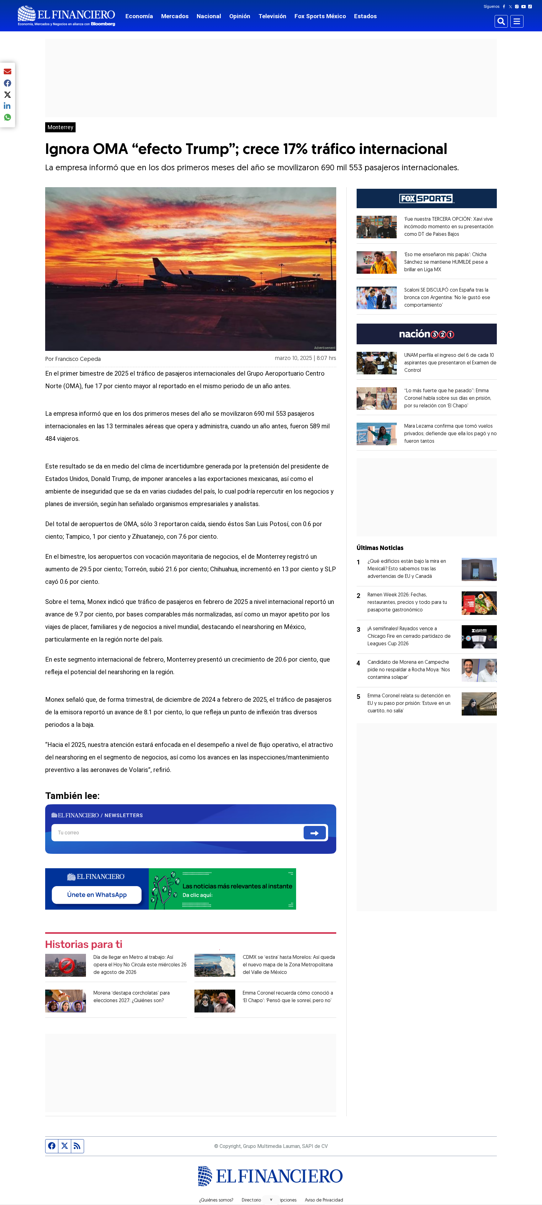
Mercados (175, 16)
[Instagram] (518, 6)
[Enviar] (315, 832)
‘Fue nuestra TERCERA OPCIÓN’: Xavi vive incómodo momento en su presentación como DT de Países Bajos (448, 227)
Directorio (251, 1200)
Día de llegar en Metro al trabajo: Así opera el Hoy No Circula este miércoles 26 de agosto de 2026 (140, 965)
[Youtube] (525, 6)
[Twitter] (511, 6)
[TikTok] (531, 6)
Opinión (239, 16)
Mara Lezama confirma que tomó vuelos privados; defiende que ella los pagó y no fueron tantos (450, 434)
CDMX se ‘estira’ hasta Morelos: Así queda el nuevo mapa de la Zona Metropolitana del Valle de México (289, 965)
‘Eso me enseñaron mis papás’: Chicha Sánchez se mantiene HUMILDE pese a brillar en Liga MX (446, 262)
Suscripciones (282, 1200)
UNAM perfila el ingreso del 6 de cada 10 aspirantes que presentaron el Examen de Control (450, 363)
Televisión (272, 16)
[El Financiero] (66, 16)
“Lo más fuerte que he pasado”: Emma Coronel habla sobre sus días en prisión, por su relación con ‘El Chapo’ (447, 398)
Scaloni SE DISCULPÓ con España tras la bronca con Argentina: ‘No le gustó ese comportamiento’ (447, 298)
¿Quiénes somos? (216, 1200)
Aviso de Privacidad (324, 1200)
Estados (365, 16)
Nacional (209, 16)
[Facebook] (505, 6)
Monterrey (60, 127)
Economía (139, 16)
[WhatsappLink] (170, 888)
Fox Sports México (320, 16)
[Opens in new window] (377, 227)
